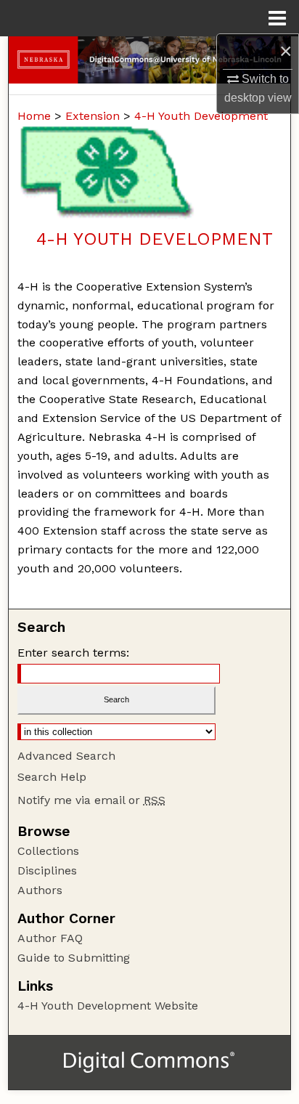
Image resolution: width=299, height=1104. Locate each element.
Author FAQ (50, 938)
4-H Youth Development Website (107, 1005)
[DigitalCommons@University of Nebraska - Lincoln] (149, 60)
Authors (39, 890)
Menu (277, 18)
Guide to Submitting (73, 958)
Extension (92, 116)
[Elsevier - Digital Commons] (149, 1062)
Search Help (51, 777)
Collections (48, 851)
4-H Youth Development (201, 116)
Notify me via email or (91, 800)
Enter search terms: (73, 652)
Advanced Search (66, 756)
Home (34, 116)
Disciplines (47, 870)
